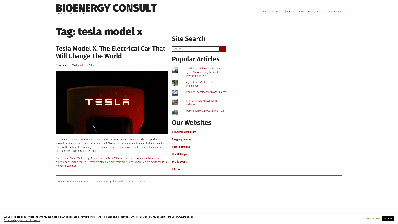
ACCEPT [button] (388, 218)
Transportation (99, 158)
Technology (83, 158)
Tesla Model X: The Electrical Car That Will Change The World (110, 52)
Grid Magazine (109, 181)
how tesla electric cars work (126, 162)
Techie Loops (179, 161)
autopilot (130, 158)
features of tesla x (100, 162)
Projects (286, 11)
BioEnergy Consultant (184, 131)
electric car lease (79, 162)
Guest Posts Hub (181, 146)
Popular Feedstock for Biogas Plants (206, 92)
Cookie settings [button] (372, 218)
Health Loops (179, 154)
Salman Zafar (86, 65)
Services (274, 11)
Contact (318, 11)
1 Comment (71, 165)
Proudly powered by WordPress (73, 181)
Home (263, 11)
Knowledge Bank (302, 11)
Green (73, 158)
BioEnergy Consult (106, 8)
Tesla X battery (116, 158)
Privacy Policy (333, 11)
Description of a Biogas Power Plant (205, 110)
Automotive (62, 158)
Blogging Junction (182, 139)
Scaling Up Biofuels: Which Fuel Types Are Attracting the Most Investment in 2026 (203, 72)
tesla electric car (152, 162)
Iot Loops (177, 169)
